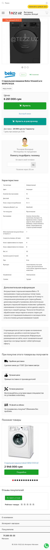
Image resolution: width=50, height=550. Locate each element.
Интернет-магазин (10, 523)
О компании (7, 517)
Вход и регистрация (47, 3)
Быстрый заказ (25, 114)
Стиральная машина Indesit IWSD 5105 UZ (21, 463)
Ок (33, 165)
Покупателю (7, 529)
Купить (27, 105)
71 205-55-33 (8, 535)
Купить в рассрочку (27, 121)
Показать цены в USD (38, 6)
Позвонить (46, 545)
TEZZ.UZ (15, 12)
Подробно (21, 472)
